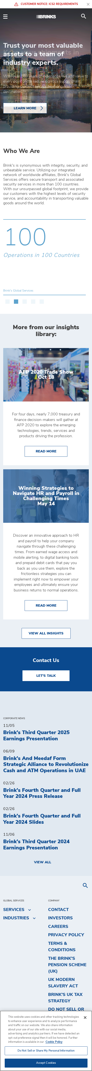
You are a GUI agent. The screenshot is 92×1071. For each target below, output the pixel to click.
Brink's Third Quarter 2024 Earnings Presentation (36, 844)
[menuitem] (84, 16)
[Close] (85, 1017)
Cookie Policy (54, 1042)
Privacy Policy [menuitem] (66, 935)
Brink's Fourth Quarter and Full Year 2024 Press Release (42, 793)
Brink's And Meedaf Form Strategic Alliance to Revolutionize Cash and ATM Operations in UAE (46, 764)
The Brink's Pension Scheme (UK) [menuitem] (67, 964)
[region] (46, 1041)
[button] (7, 299)
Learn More (25, 108)
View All (42, 862)
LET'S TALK (46, 675)
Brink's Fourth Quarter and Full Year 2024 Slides (42, 819)
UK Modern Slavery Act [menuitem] (63, 983)
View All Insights (46, 633)
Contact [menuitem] (58, 910)
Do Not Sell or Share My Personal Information (46, 1050)
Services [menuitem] (13, 910)
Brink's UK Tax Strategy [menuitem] (65, 997)
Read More (51, 451)
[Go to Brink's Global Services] (46, 16)
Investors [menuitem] (60, 918)
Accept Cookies (46, 1063)
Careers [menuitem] (58, 926)
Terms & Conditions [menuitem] (62, 946)
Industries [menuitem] (16, 918)
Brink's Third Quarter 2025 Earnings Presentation (36, 735)
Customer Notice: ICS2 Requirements (49, 4)
